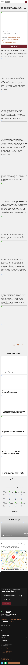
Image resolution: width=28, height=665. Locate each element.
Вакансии (13, 628)
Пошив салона (5, 635)
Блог (10, 628)
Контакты (20, 630)
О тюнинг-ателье (4, 628)
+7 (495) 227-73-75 (4, 621)
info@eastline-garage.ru (14, 621)
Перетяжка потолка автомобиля (8, 40)
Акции (22, 628)
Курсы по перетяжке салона (12, 630)
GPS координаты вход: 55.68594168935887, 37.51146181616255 (7, 659)
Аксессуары (4, 640)
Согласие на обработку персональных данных (5, 649)
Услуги (3, 637)
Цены (25, 628)
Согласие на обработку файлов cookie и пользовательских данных (6, 652)
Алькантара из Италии (12, 37)
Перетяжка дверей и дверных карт (9, 42)
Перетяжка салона (14, 39)
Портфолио (3, 630)
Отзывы (18, 628)
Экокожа (18, 37)
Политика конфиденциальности (6, 647)
